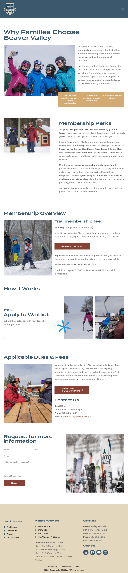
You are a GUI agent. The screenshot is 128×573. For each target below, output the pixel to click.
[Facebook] (92, 552)
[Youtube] (99, 552)
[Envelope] (105, 552)
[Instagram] (85, 552)
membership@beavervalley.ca (76, 416)
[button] (123, 9)
